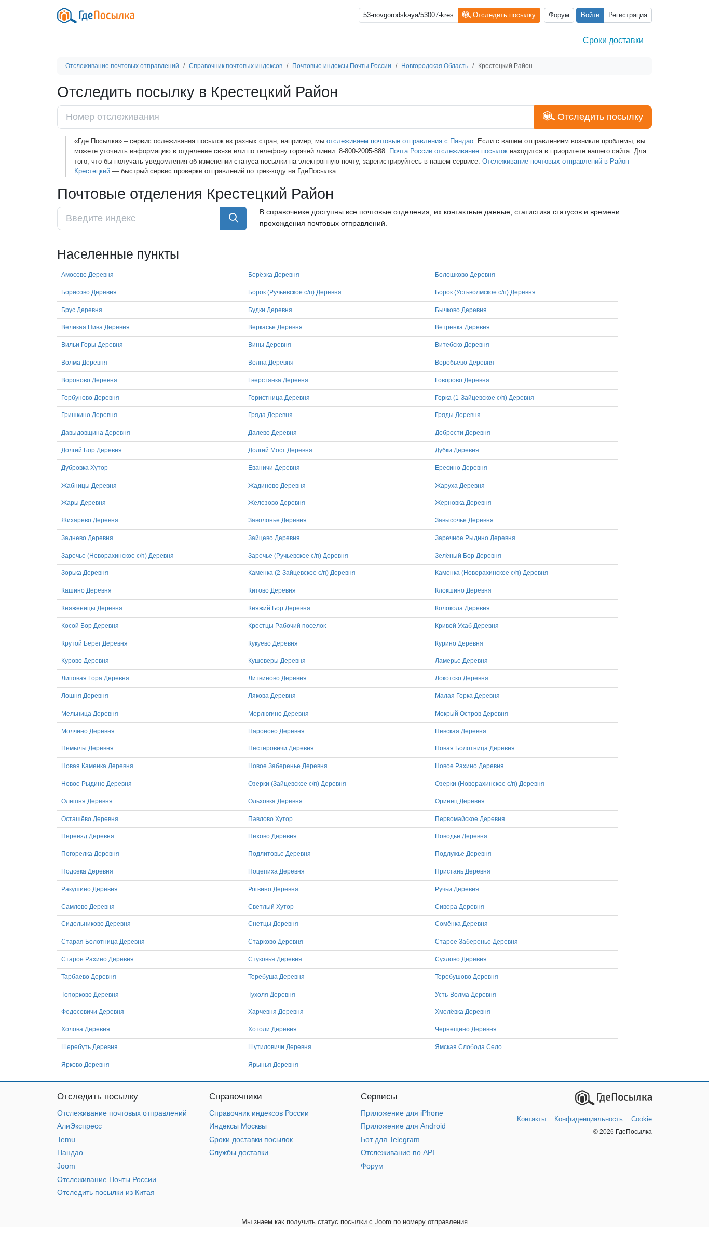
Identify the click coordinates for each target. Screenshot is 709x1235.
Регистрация (627, 15)
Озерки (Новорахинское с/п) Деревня (489, 783)
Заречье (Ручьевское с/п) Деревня (298, 555)
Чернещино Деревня (466, 1029)
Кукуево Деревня (273, 643)
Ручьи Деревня (457, 889)
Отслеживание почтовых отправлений (122, 1113)
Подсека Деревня (87, 871)
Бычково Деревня (461, 310)
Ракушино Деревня (89, 889)
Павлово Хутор (270, 819)
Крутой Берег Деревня (94, 643)
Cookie (641, 1119)
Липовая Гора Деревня (95, 678)
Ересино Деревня (461, 468)
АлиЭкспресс (79, 1126)
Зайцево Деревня (274, 538)
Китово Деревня (272, 590)
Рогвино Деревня (273, 889)
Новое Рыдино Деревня (96, 783)
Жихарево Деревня (89, 520)
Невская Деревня (460, 731)
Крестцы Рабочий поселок (287, 625)
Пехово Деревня (272, 836)
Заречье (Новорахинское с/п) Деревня (117, 555)
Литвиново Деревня (277, 678)
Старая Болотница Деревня (103, 941)
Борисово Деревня (89, 292)
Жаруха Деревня (460, 485)
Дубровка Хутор (84, 468)
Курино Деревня (459, 643)
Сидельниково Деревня (96, 924)
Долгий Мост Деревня (280, 450)
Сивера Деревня (459, 906)
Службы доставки (238, 1152)
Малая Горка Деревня (467, 696)
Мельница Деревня (89, 713)
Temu (66, 1139)
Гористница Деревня (279, 397)
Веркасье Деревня (275, 327)
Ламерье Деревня (461, 660)
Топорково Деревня (90, 994)
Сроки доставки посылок (251, 1139)
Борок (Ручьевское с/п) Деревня (295, 292)
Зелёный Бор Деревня (468, 555)
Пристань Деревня (462, 871)
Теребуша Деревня (276, 977)
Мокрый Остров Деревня (471, 713)
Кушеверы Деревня (277, 660)
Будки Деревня (270, 310)
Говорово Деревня (462, 380)
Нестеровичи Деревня (281, 748)
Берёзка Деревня (273, 274)
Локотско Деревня (461, 678)
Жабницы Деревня (89, 485)
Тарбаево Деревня (88, 977)
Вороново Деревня (89, 380)
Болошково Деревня (465, 274)
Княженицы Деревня (91, 608)
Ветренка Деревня (462, 327)
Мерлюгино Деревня (278, 713)
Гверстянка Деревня (278, 380)
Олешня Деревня (87, 801)
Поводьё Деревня (461, 836)
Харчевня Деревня (276, 1011)
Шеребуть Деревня (89, 1047)
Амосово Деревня (87, 274)
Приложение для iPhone (402, 1113)
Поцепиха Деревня (276, 871)
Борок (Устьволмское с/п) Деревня (485, 292)
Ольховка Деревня (275, 801)
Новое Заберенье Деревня (288, 766)
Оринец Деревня (460, 801)
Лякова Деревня (272, 696)
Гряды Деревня (458, 415)
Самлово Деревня (88, 906)
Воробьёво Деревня (464, 362)
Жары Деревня (83, 502)
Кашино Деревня (86, 590)
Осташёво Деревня (89, 819)
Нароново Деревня (276, 731)
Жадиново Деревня (277, 485)
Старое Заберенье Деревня (476, 941)
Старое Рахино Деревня (97, 959)
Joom (66, 1166)
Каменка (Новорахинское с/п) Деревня (491, 572)
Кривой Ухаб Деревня (467, 625)
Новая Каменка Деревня (97, 766)
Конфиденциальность (588, 1119)
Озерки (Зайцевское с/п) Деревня (297, 783)
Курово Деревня (85, 660)
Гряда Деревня (270, 415)
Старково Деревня (275, 941)
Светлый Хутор (271, 906)
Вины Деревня (269, 344)
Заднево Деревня (87, 538)
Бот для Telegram (390, 1139)
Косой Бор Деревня (90, 625)
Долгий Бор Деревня (91, 450)
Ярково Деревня (85, 1064)
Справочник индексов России (259, 1113)
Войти (590, 15)
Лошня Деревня (84, 696)
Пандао (70, 1152)
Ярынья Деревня (273, 1064)
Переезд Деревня (87, 836)
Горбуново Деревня (90, 397)
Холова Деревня (85, 1029)
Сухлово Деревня (461, 959)
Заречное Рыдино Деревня (475, 538)
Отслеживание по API (397, 1152)
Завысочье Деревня (464, 520)
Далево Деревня (272, 432)
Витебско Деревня (462, 344)
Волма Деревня (84, 362)
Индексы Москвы (238, 1126)
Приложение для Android (403, 1126)
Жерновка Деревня (463, 502)
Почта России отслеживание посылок (448, 151)
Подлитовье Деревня (279, 853)
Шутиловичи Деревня (279, 1047)
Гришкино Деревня (89, 415)
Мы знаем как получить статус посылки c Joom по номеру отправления (354, 1222)
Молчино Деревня (88, 731)
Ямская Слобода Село (468, 1047)
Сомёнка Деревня (461, 924)
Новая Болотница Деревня (475, 748)
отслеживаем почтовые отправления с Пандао (399, 141)
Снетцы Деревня (273, 924)
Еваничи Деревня (274, 468)
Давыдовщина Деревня (95, 432)
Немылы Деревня (87, 748)
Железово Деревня (276, 502)
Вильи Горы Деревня (92, 344)
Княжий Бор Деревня (279, 608)
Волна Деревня (271, 362)
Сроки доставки (613, 40)
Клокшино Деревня (463, 590)
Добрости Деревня (462, 432)
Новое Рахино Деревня (469, 766)
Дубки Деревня (457, 450)
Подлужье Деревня (463, 853)
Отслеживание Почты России (106, 1179)
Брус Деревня (81, 310)
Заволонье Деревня (277, 520)
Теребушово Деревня (466, 977)
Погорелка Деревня (90, 853)
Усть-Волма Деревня (465, 994)
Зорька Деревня (84, 572)
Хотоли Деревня (272, 1029)
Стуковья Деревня (275, 959)
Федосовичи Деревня (92, 1011)
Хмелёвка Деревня (462, 1011)
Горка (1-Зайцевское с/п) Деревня (484, 397)
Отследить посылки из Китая (106, 1192)
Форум (559, 15)
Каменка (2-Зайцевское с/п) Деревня (302, 572)
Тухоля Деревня (271, 994)
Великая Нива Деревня (95, 327)
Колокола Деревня (462, 608)
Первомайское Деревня (470, 819)
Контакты (531, 1119)
